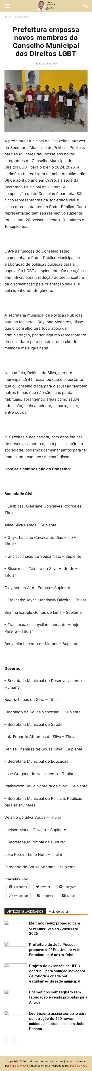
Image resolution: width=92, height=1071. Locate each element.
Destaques (22, 16)
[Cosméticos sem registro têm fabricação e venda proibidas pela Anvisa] (15, 997)
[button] (7, 6)
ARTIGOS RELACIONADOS (25, 911)
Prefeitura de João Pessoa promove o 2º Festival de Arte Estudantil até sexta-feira (54, 949)
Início (7, 16)
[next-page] (14, 1040)
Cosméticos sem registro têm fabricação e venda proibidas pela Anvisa (58, 997)
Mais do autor (58, 911)
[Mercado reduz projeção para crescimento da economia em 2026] (15, 928)
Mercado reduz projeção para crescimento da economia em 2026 (54, 928)
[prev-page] (7, 1040)
